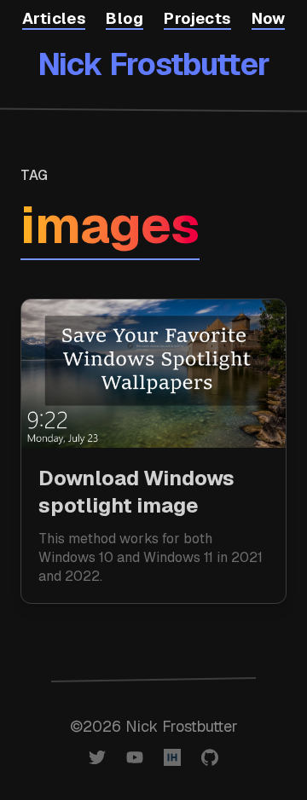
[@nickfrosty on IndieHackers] (172, 757)
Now (268, 18)
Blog (124, 18)
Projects (197, 18)
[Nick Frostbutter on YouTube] (134, 757)
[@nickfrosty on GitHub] (209, 757)
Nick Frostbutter (153, 64)
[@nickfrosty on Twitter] (97, 757)
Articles (54, 18)
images (110, 225)
